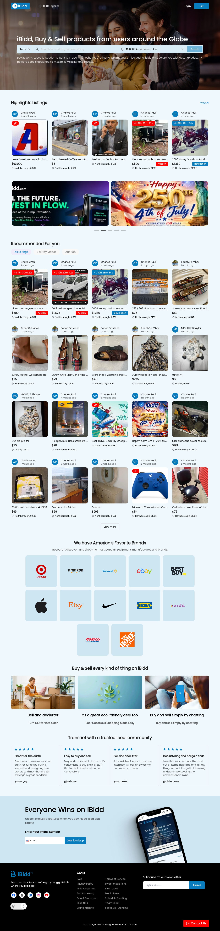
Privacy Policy (85, 883)
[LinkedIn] (30, 895)
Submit (197, 885)
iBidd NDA (82, 903)
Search (195, 49)
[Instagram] (38, 895)
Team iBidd (112, 903)
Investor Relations (115, 883)
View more (110, 527)
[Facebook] (13, 895)
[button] (29, 140)
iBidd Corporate (86, 888)
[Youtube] (47, 895)
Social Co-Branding (115, 908)
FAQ (79, 879)
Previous (13, 766)
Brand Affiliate (85, 908)
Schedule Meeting (115, 898)
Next (206, 766)
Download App (75, 840)
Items (23, 49)
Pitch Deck (111, 888)
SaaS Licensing (86, 893)
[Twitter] (22, 895)
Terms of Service (115, 879)
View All (204, 102)
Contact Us (198, 923)
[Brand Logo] (20, 6)
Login (188, 6)
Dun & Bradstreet (87, 898)
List (202, 6)
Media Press (112, 893)
